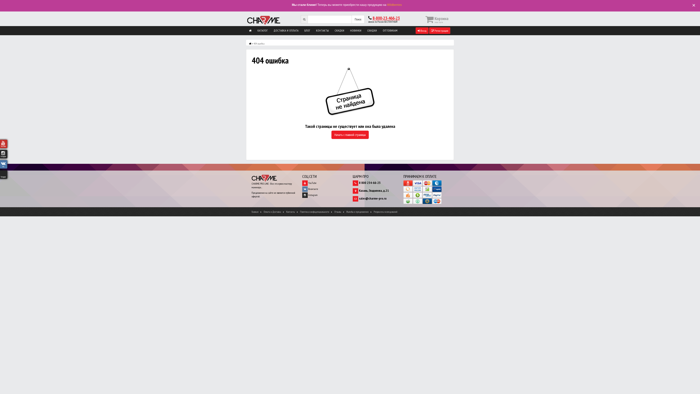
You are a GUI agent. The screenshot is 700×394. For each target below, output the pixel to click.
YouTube (312, 183)
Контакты (322, 30)
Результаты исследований (385, 211)
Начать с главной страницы (350, 135)
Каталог (263, 30)
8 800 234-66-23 (370, 183)
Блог (307, 30)
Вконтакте (313, 189)
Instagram (313, 195)
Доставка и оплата (286, 30)
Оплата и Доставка (272, 211)
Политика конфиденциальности (314, 211)
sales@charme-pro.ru (372, 198)
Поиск (358, 19)
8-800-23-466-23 (386, 18)
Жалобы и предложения (357, 211)
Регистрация (441, 30)
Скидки (339, 30)
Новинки (355, 30)
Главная (255, 211)
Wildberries (394, 4)
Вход (423, 30)
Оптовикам (390, 30)
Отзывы (337, 211)
